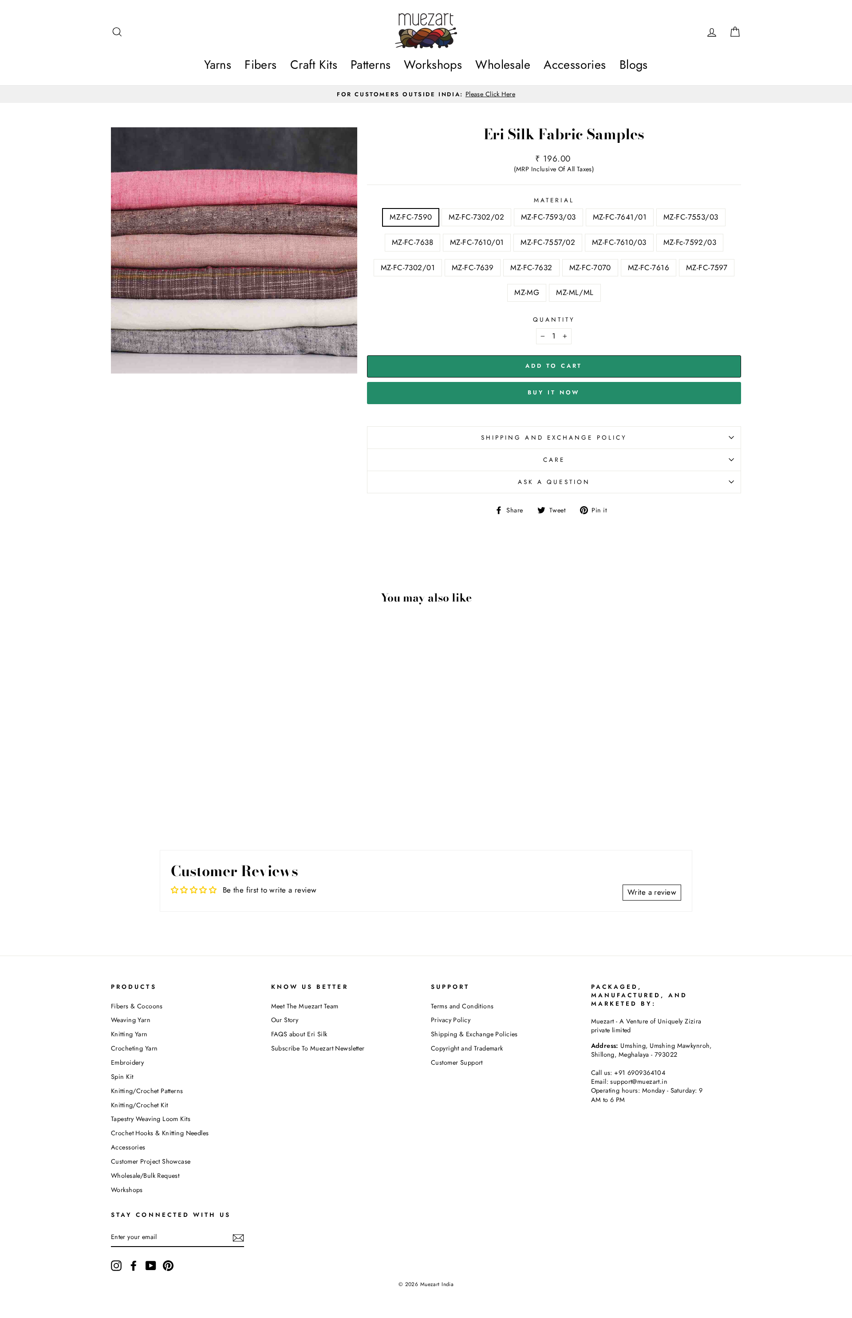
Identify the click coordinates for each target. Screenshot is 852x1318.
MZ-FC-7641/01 (620, 217)
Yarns (217, 64)
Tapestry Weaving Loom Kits (150, 1118)
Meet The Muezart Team (305, 1006)
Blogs (633, 64)
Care (554, 459)
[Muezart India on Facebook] (133, 1265)
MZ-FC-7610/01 (477, 242)
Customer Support (457, 1062)
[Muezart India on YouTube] (151, 1265)
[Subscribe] (238, 1237)
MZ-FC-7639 (472, 267)
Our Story (285, 1019)
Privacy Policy (450, 1019)
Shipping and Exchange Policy (554, 437)
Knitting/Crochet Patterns (147, 1090)
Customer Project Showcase (151, 1161)
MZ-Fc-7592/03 (690, 242)
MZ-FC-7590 (411, 217)
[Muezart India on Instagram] (116, 1265)
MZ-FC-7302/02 (476, 217)
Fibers (261, 64)
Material (554, 200)
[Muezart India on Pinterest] (168, 1265)
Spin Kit (122, 1076)
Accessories (575, 64)
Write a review (651, 892)
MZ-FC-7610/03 (619, 242)
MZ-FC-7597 (706, 267)
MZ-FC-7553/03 (690, 217)
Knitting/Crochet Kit (139, 1105)
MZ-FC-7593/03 (548, 217)
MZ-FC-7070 (590, 267)
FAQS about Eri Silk (299, 1034)
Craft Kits (313, 64)
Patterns (370, 64)
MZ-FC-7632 (531, 267)
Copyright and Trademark (467, 1048)
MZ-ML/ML (574, 292)
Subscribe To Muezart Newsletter (318, 1048)
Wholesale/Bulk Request (145, 1175)
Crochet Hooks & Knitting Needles (160, 1133)
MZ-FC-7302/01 (408, 267)
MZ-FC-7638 (412, 242)
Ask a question (554, 481)
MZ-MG (526, 292)
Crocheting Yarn (134, 1048)
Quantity (554, 319)
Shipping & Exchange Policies (474, 1034)
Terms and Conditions (462, 1006)
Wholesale (502, 64)
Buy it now (554, 392)
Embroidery (127, 1062)
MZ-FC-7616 (648, 267)
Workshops (433, 64)
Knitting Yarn (129, 1034)
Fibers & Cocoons (137, 1006)
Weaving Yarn (130, 1019)
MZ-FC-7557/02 (548, 242)
